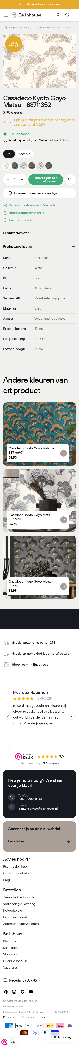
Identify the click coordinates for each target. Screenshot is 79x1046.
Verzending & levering (19, 904)
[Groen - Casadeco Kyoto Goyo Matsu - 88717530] (31, 165)
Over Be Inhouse (15, 961)
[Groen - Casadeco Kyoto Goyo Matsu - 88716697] (15, 165)
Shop (12, 27)
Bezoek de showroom (19, 866)
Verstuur (68, 841)
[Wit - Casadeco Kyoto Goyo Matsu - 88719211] (40, 165)
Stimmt (20, 1006)
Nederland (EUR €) (23, 980)
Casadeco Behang (45, 27)
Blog (6, 880)
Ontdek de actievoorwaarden (39, 4)
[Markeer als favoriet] (70, 179)
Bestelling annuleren (18, 917)
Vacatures (10, 967)
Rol (9, 154)
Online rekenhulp (16, 873)
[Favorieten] (67, 15)
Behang (24, 27)
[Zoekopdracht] (58, 15)
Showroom (11, 954)
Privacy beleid (11, 1017)
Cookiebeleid (29, 1017)
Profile (43, 1017)
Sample (24, 154)
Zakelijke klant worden (19, 897)
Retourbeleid (12, 910)
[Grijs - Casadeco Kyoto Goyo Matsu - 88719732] (48, 165)
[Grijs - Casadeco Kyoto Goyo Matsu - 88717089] (23, 165)
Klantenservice (14, 941)
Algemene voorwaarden (21, 923)
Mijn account (13, 947)
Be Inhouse (30, 1000)
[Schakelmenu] (5, 15)
